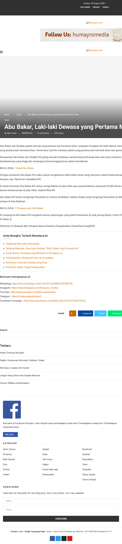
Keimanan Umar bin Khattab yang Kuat (26, 262)
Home (7, 114)
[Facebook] (88, 11)
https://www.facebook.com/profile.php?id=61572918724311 (55, 300)
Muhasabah (48, 474)
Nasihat (86, 454)
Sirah (19, 114)
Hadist (6, 474)
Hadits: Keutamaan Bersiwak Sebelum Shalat (22, 360)
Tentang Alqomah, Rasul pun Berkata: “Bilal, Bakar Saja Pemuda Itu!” (42, 248)
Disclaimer (85, 7)
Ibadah (46, 449)
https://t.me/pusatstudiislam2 (26, 296)
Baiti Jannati (9, 459)
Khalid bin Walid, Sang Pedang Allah (25, 267)
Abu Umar (12, 133)
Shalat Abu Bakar (24, 168)
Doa (5, 464)
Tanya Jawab (88, 474)
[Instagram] (92, 11)
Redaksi (96, 7)
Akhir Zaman (9, 449)
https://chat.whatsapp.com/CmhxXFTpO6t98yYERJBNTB (42, 283)
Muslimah (87, 449)
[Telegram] (104, 11)
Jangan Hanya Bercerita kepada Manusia (20, 375)
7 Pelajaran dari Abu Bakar (29, 208)
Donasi (106, 7)
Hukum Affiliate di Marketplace (14, 383)
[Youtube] (96, 11)
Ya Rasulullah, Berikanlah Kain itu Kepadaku (29, 258)
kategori (10, 443)
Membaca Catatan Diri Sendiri (14, 368)
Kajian (46, 464)
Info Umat (47, 459)
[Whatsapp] (100, 11)
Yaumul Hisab (89, 479)
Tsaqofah (86, 469)
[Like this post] (73, 313)
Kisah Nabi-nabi (50, 469)
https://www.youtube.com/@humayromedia (33, 292)
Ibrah (45, 454)
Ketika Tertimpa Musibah (12, 352)
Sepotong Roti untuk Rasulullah (22, 243)
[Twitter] (58, 538)
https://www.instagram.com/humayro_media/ (35, 288)
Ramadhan (87, 459)
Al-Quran (7, 454)
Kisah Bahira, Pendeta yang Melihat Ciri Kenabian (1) (34, 253)
